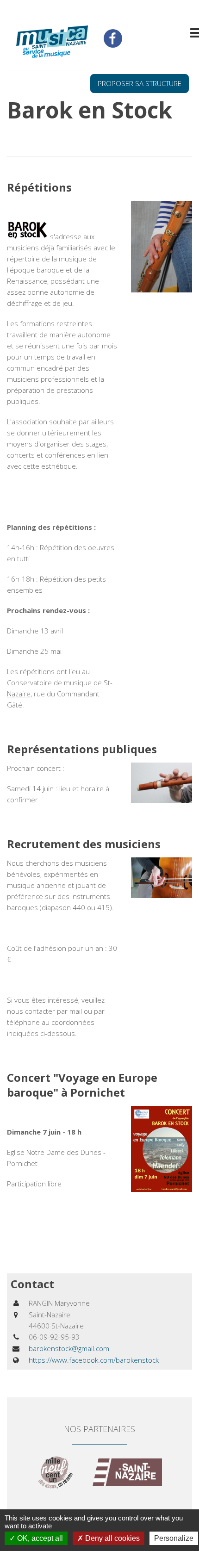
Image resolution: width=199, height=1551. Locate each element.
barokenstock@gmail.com (69, 1348)
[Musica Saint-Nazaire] (52, 42)
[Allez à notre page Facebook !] (113, 38)
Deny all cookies (111, 1538)
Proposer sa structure (139, 83)
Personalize (173, 1538)
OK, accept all (39, 1538)
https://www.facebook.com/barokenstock (94, 1360)
